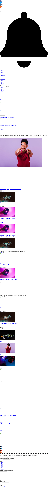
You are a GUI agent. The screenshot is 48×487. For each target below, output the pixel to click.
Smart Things (1, 422)
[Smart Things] (7, 404)
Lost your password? (2, 486)
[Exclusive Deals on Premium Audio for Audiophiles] (7, 216)
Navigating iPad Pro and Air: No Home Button (7, 431)
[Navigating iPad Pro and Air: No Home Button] (2, 429)
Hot (0, 99)
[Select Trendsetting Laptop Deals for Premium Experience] (7, 277)
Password (1, 482)
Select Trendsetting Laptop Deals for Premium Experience (10, 189)
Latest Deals (1, 222)
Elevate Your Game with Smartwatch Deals (6, 308)
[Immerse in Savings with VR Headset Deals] (7, 262)
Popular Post (2, 92)
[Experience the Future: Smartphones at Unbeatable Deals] (7, 201)
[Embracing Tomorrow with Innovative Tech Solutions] (2, 413)
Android (1, 341)
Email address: (1, 459)
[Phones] (7, 391)
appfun (3, 191)
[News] (7, 378)
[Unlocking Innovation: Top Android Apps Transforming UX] (2, 123)
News (0, 438)
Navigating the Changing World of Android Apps (7, 117)
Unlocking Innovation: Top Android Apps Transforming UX (8, 125)
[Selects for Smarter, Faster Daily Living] (2, 421)
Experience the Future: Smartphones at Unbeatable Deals (8, 203)
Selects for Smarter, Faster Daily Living (5, 423)
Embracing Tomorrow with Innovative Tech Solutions (8, 415)
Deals (0, 107)
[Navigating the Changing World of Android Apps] (2, 115)
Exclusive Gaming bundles (4, 75)
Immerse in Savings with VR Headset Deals (6, 109)
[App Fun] (2, 79)
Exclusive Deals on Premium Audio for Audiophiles (7, 218)
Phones (1, 124)
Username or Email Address (3, 481)
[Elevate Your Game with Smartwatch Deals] (7, 306)
